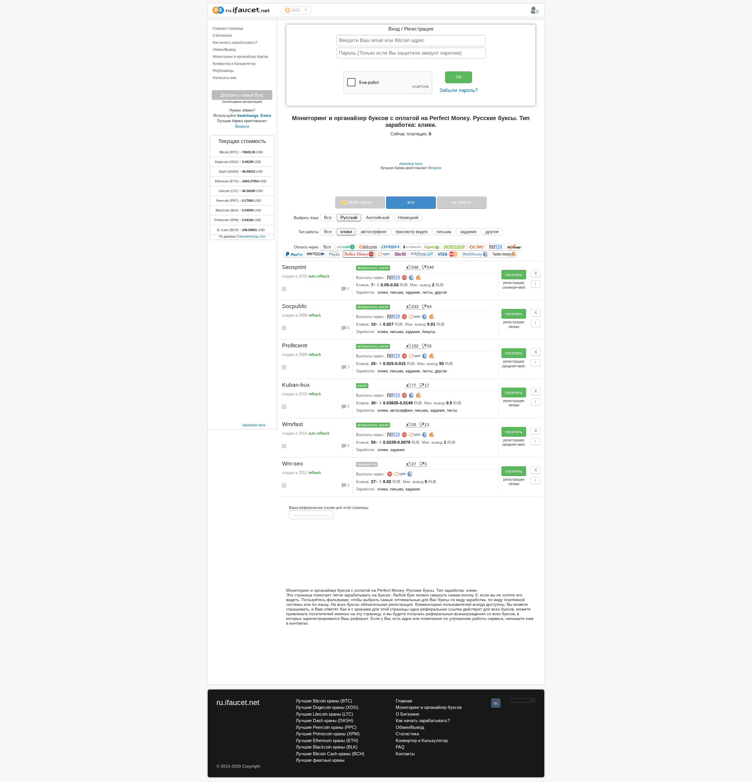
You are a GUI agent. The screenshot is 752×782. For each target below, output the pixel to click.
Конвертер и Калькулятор (234, 64)
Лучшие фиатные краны (320, 760)
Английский (377, 217)
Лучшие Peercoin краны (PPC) (326, 727)
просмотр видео (411, 231)
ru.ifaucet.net (237, 702)
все (410, 202)
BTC (296, 10)
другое (492, 231)
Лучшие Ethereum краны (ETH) (327, 740)
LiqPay (431, 246)
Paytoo (316, 254)
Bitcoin (368, 246)
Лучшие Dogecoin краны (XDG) (327, 707)
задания (468, 231)
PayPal (294, 254)
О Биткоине (222, 35)
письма (444, 231)
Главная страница (228, 28)
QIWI (383, 254)
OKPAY (476, 246)
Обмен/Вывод (224, 50)
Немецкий (408, 217)
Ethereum (411, 246)
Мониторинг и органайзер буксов (240, 57)
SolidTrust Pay (422, 254)
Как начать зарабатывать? (235, 43)
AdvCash (345, 246)
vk (496, 703)
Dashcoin (390, 246)
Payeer (496, 246)
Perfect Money (359, 254)
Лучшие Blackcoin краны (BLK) (326, 746)
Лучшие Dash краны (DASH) (324, 720)
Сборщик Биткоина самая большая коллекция (244, 9)
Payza (334, 254)
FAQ (400, 746)
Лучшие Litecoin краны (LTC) (324, 714)
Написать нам (224, 78)
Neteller (454, 246)
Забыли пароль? (458, 90)
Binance (242, 126)
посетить (513, 274)
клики (346, 231)
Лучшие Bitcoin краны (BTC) (324, 700)
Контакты (405, 753)
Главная (404, 700)
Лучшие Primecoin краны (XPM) (328, 733)
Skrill (399, 254)
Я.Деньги (504, 254)
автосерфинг (374, 231)
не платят (461, 202)
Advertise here (254, 425)
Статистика (407, 733)
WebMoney (475, 254)
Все (328, 217)
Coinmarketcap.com (250, 236)
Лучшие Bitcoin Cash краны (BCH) (330, 753)
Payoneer (514, 246)
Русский (348, 217)
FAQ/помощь (223, 71)
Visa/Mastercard (447, 254)
